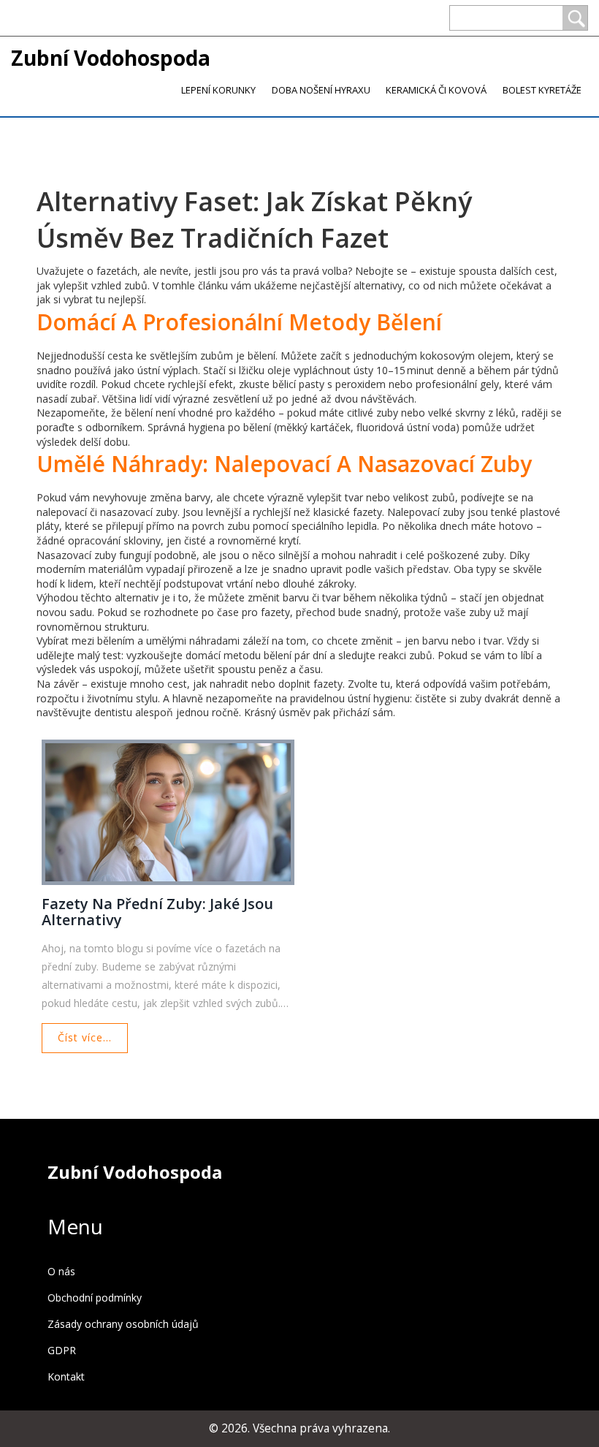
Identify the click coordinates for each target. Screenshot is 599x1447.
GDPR (61, 1350)
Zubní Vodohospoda (110, 58)
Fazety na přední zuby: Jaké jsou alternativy (157, 912)
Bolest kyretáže (542, 89)
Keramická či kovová (436, 89)
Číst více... (85, 1037)
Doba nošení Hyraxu (321, 89)
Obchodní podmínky (94, 1297)
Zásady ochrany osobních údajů (123, 1324)
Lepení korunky (218, 89)
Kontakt (66, 1376)
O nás (61, 1271)
